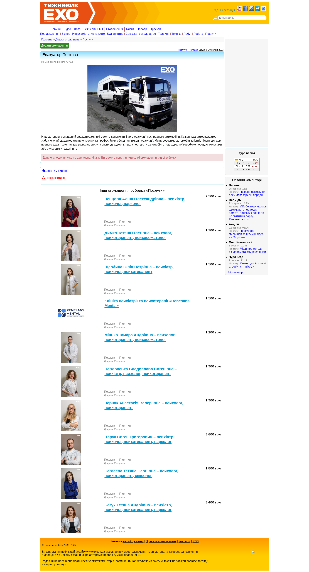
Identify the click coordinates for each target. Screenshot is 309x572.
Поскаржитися (55, 177)
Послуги (210, 33)
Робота (198, 33)
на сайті (128, 541)
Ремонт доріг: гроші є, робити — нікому (247, 265)
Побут (187, 33)
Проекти (155, 29)
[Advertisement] (246, 93)
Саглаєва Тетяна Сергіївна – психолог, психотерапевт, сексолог (141, 473)
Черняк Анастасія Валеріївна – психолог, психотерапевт (143, 405)
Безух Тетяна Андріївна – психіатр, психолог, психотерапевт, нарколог (138, 507)
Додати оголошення (54, 45)
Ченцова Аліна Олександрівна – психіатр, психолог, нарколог (144, 201)
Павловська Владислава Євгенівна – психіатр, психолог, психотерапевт (140, 371)
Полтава (193, 50)
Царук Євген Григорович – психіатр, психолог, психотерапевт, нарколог (139, 439)
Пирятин (125, 221)
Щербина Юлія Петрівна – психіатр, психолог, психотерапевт (139, 269)
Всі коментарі (235, 272)
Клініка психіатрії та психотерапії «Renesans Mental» (147, 303)
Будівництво (115, 33)
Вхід (215, 10)
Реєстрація (227, 10)
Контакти (184, 541)
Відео (67, 29)
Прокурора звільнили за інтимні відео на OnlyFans (246, 234)
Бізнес (66, 33)
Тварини (163, 33)
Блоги (130, 29)
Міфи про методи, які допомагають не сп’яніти (247, 250)
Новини (55, 29)
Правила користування (161, 541)
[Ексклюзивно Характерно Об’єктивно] (61, 12)
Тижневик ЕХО (93, 29)
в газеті (139, 541)
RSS (196, 541)
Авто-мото (98, 33)
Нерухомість (80, 33)
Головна (46, 39)
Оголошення (114, 29)
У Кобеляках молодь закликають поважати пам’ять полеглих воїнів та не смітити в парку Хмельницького (248, 213)
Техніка (176, 33)
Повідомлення (49, 33)
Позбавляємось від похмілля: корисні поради (247, 193)
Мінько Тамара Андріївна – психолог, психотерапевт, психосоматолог (139, 337)
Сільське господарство (141, 33)
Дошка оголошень (67, 39)
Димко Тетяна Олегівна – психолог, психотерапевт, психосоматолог (138, 235)
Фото (77, 29)
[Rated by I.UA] (259, 554)
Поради (142, 29)
